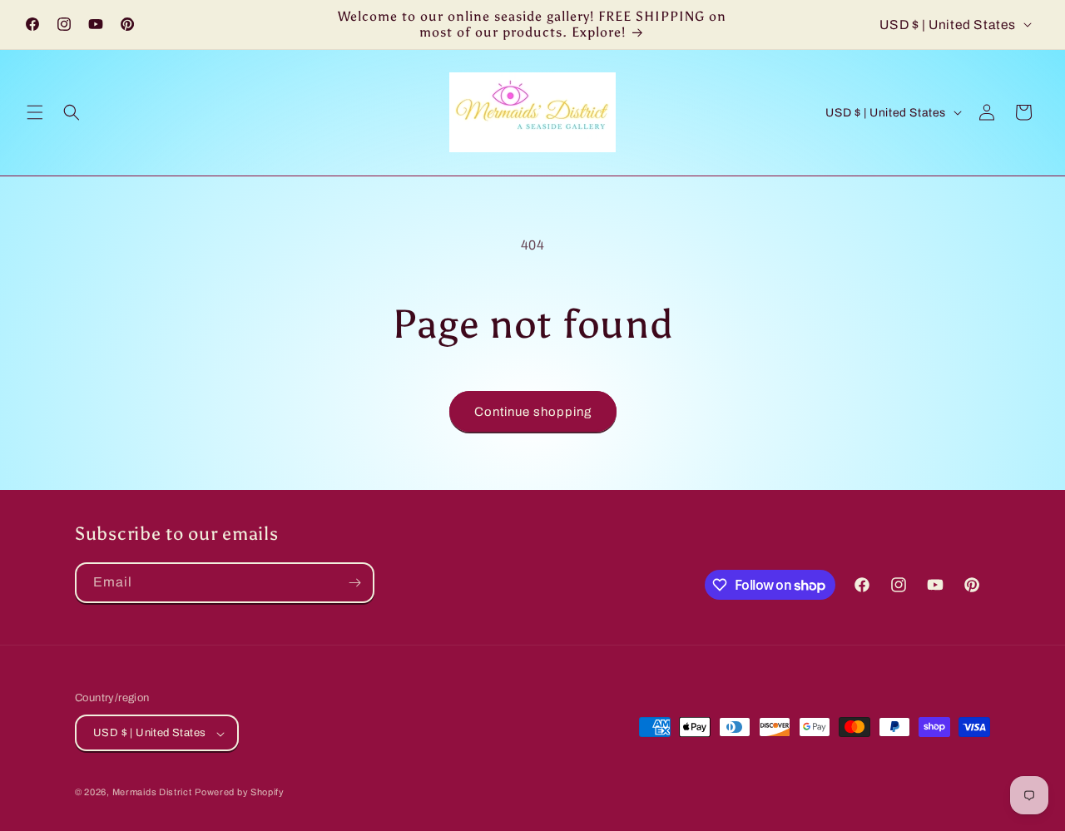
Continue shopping (533, 411)
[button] (35, 112)
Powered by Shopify (240, 793)
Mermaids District (152, 793)
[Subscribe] (354, 582)
